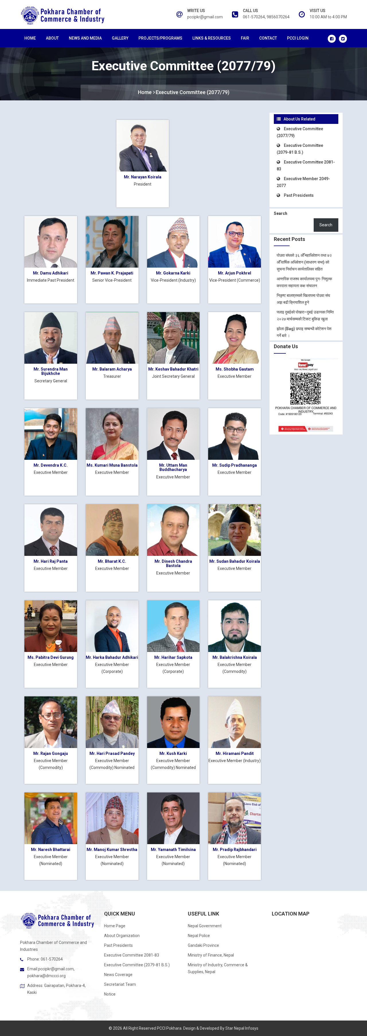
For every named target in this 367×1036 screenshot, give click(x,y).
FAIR (245, 38)
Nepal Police (199, 935)
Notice (110, 994)
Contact (268, 38)
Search (280, 213)
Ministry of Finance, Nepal (211, 955)
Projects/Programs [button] (160, 38)
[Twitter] (343, 39)
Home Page (114, 926)
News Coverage (118, 974)
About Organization (122, 935)
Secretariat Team (120, 984)
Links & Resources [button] (211, 38)
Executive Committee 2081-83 (131, 955)
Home (30, 38)
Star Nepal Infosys (241, 1028)
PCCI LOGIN (298, 38)
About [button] (52, 38)
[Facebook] (332, 39)
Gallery (120, 38)
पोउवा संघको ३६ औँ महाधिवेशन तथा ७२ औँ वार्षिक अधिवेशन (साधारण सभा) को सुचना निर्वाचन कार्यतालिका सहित (304, 262)
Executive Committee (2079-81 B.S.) (137, 965)
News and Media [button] (85, 38)
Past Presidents (298, 195)
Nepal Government (205, 926)
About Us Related (299, 119)
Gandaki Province (203, 945)
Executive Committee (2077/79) (192, 92)
